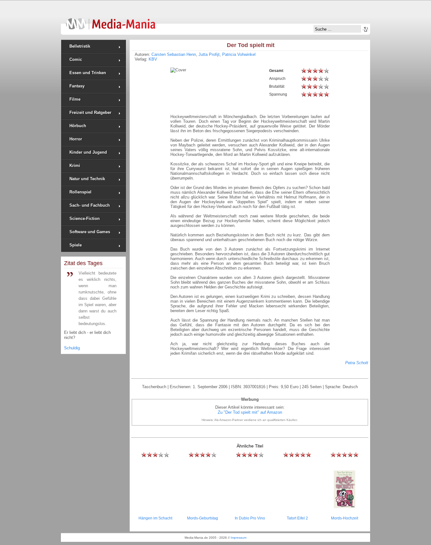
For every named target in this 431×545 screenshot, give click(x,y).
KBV (153, 59)
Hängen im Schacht (155, 518)
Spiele (75, 245)
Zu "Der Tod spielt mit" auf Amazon (250, 412)
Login (365, 29)
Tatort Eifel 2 (297, 518)
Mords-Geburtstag (202, 518)
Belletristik (79, 46)
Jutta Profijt (209, 54)
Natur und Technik (87, 178)
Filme (74, 99)
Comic (75, 59)
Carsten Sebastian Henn (173, 54)
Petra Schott (356, 362)
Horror (75, 139)
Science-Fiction (84, 218)
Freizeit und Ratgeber (90, 112)
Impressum (238, 537)
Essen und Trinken (87, 72)
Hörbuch (77, 125)
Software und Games (89, 231)
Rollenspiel (80, 192)
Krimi (74, 165)
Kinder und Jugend (88, 152)
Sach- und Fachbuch (89, 205)
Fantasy (77, 86)
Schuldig (72, 348)
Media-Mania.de (111, 20)
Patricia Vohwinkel (239, 54)
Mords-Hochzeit (344, 518)
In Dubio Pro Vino (250, 518)
